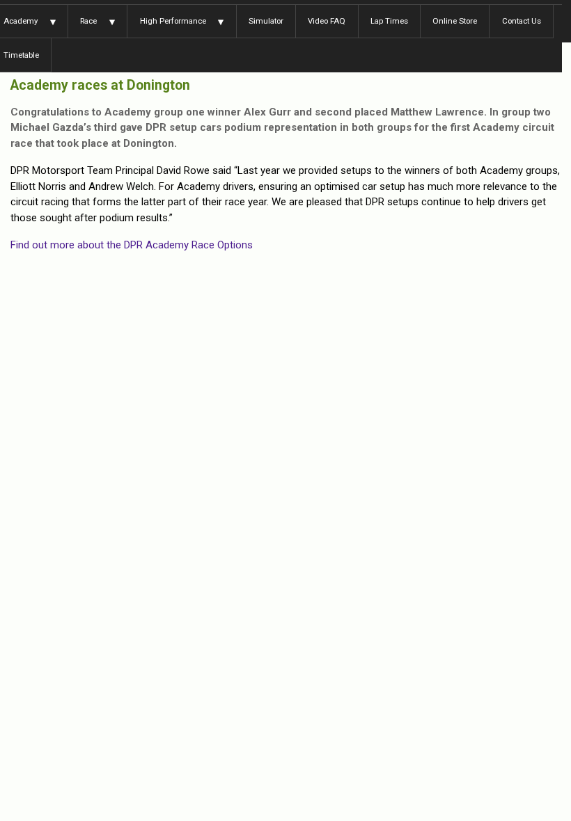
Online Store (454, 21)
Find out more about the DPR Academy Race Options (131, 245)
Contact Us (521, 21)
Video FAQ (326, 21)
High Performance (173, 21)
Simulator (266, 21)
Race (88, 21)
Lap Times (389, 21)
